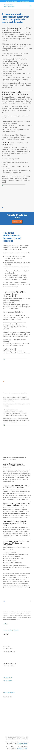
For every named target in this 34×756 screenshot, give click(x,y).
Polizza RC (16, 630)
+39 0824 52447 (7, 677)
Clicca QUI (17, 222)
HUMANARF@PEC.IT (21, 744)
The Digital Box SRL (22, 748)
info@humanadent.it (8, 692)
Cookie (10, 630)
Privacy (5, 630)
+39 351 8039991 (7, 681)
